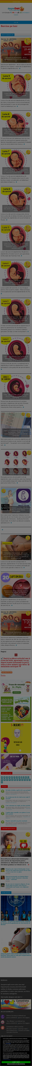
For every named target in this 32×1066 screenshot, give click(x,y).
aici (15, 1048)
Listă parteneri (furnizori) (7, 1059)
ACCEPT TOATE (15, 1062)
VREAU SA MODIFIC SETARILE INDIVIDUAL (16, 1063)
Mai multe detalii (8, 1043)
